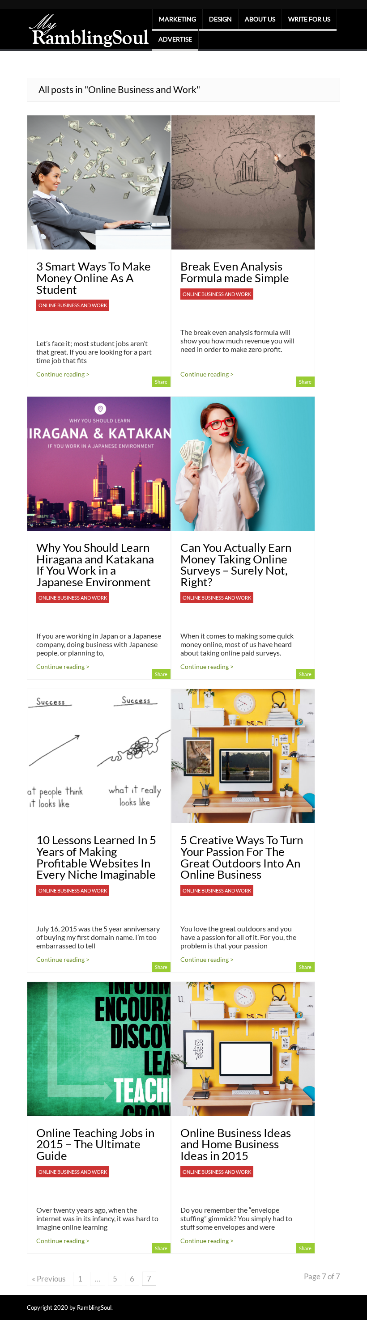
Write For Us (309, 19)
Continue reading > (63, 374)
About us (260, 19)
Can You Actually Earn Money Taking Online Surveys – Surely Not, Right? (235, 564)
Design (220, 19)
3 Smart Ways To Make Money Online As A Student (93, 277)
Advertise (175, 39)
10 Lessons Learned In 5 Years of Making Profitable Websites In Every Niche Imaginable (96, 857)
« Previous (48, 1278)
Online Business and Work (72, 305)
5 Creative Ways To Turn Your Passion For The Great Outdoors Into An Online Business (241, 857)
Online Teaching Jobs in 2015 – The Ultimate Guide (95, 1144)
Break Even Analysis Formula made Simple (234, 271)
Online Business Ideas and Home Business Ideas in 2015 (235, 1144)
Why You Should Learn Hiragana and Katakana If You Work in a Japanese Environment (95, 564)
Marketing (177, 19)
